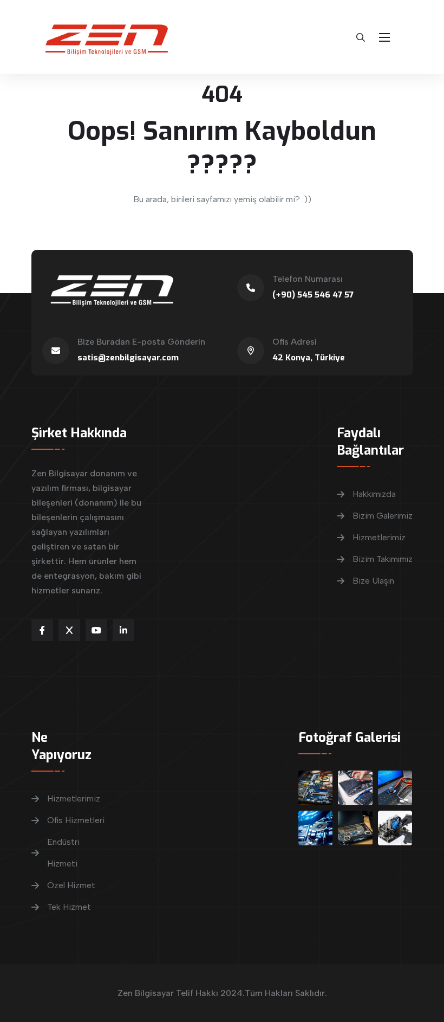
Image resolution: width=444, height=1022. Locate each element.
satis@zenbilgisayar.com (128, 357)
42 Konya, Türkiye (308, 357)
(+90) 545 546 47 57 (313, 294)
